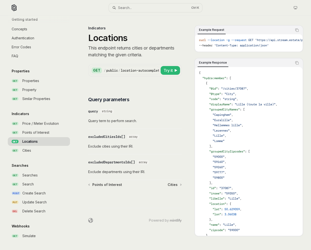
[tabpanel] (248, 42)
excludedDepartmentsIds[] (111, 162)
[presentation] (43, 133)
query (93, 111)
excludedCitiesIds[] (106, 137)
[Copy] (154, 70)
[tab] (212, 30)
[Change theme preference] (295, 8)
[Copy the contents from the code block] (297, 30)
